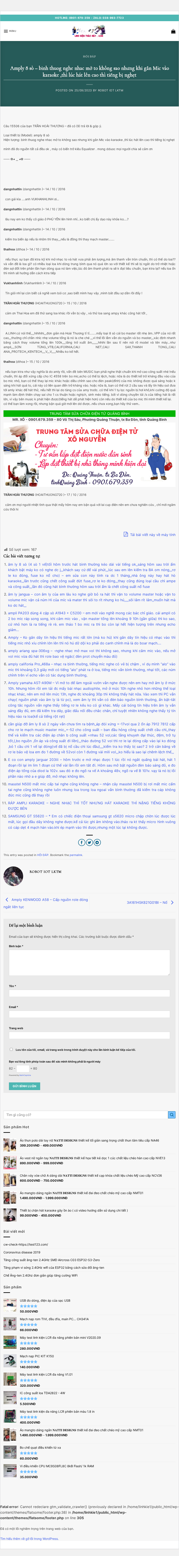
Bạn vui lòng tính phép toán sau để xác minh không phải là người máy (54, 1061)
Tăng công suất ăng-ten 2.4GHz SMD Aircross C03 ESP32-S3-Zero (51, 1260)
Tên (12, 986)
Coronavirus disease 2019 (21, 1252)
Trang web (16, 1028)
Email (13, 1007)
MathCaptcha (25, 1075)
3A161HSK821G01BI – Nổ (148, 902)
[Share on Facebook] (81, 842)
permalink (76, 855)
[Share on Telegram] (97, 842)
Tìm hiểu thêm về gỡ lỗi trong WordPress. (29, 1539)
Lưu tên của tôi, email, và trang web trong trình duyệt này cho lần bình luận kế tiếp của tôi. (76, 1049)
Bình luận (16, 946)
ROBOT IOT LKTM (110, 90)
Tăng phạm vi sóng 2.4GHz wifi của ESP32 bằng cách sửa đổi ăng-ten (53, 1267)
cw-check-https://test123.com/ (25, 1244)
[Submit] (172, 1114)
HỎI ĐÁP (89, 56)
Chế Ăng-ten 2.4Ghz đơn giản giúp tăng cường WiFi (40, 1275)
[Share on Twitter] (89, 842)
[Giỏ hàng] (173, 31)
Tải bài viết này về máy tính (152, 534)
